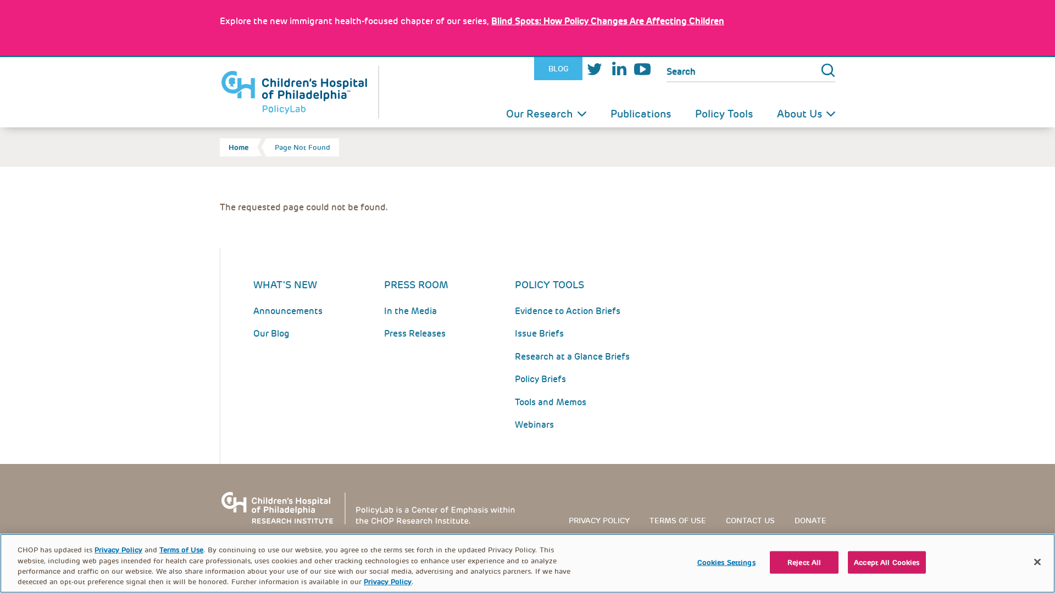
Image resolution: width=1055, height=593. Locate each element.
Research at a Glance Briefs (572, 356)
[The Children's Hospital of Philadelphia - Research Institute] (374, 507)
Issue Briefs (539, 333)
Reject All (804, 562)
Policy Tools (724, 114)
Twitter (594, 69)
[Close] (1037, 562)
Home (238, 147)
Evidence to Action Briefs (567, 311)
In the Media (410, 311)
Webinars (534, 424)
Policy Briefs (540, 379)
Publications (640, 114)
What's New (285, 284)
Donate (810, 520)
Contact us (750, 520)
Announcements (288, 311)
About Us (799, 114)
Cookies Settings (726, 562)
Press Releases (415, 333)
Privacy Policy (599, 520)
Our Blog (271, 333)
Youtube (642, 69)
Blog (558, 69)
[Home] (299, 92)
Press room (416, 284)
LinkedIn (619, 69)
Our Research (539, 114)
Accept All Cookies (886, 562)
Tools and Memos (550, 402)
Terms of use (677, 520)
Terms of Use (181, 550)
